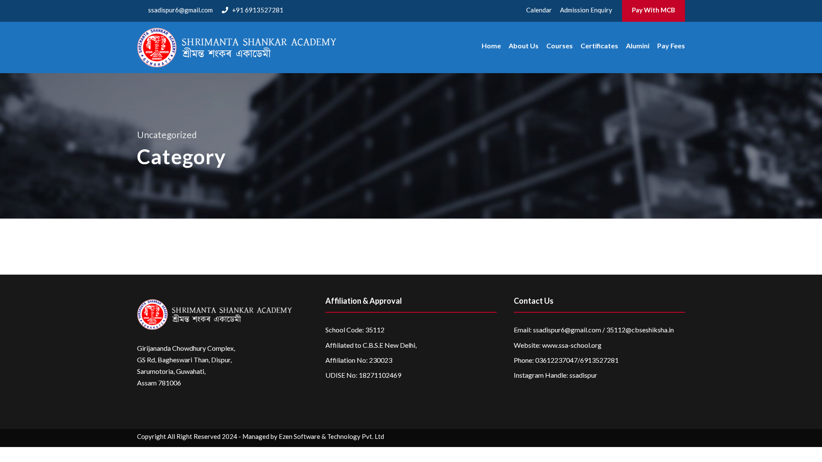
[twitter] (664, 438)
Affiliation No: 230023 (358, 360)
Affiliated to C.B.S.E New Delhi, (371, 345)
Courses (559, 45)
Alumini (637, 45)
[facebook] (614, 438)
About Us (524, 45)
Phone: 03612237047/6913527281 (566, 360)
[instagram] (681, 438)
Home (491, 45)
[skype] (647, 438)
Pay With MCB (653, 10)
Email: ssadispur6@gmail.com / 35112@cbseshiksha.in (594, 330)
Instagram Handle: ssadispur (555, 375)
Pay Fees (671, 45)
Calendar (539, 10)
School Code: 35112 (354, 330)
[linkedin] (631, 438)
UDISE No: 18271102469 (363, 375)
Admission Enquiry (586, 10)
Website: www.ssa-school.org (558, 345)
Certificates (599, 45)
